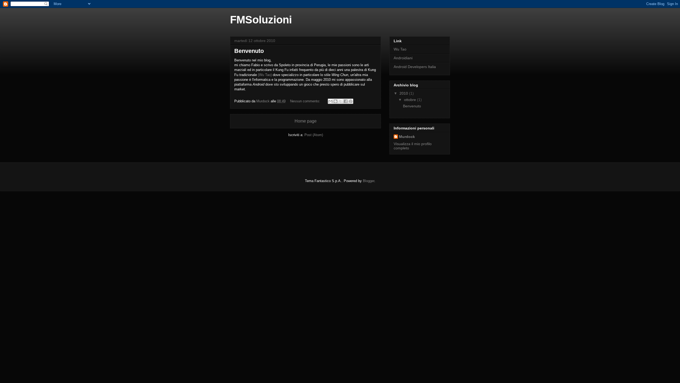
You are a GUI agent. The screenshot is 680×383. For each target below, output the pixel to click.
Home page (306, 121)
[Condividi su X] (340, 101)
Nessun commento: (305, 101)
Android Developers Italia (415, 67)
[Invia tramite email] (330, 101)
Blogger (368, 181)
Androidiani (403, 58)
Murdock (407, 136)
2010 (404, 93)
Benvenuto (249, 51)
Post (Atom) (313, 135)
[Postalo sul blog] (335, 101)
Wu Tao (400, 49)
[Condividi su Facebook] (345, 101)
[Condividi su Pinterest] (350, 101)
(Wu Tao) (265, 75)
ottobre (410, 100)
